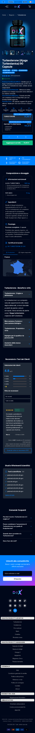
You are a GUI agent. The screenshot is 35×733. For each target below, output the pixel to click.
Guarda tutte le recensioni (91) (18, 450)
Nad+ (17, 631)
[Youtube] (20, 601)
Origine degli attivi (25, 252)
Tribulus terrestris (17, 661)
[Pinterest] (15, 605)
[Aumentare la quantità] (25, 137)
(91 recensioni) (15, 75)
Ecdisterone (17, 625)
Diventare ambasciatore (17, 704)
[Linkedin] (10, 605)
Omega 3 (17, 652)
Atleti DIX (17, 710)
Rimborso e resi (17, 679)
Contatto (17, 686)
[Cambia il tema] (3, 2)
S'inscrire (17, 579)
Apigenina (17, 655)
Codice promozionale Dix (17, 707)
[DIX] (17, 6)
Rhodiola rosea (17, 637)
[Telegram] (25, 605)
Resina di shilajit (17, 649)
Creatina (17, 634)
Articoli (17, 689)
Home (4, 15)
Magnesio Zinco (17, 658)
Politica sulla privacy (17, 676)
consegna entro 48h (13, 110)
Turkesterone (17, 622)
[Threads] (10, 610)
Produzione (11, 252)
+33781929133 (17, 721)
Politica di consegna (17, 682)
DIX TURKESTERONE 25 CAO (16, 246)
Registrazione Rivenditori (17, 697)
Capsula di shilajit (17, 646)
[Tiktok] (25, 601)
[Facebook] (15, 601)
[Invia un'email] (15, 610)
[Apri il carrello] (30, 7)
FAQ (17, 670)
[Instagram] (10, 601)
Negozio (11, 15)
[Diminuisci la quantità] (9, 137)
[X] (20, 605)
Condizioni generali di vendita (17, 673)
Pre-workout (17, 628)
